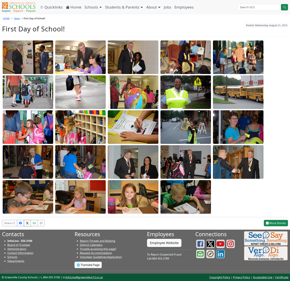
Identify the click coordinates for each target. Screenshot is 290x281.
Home (75, 7)
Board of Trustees (18, 245)
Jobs (167, 7)
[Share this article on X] (27, 223)
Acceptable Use (262, 277)
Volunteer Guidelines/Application (101, 257)
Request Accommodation (96, 253)
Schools (91, 7)
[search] (284, 7)
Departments (15, 261)
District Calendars (91, 245)
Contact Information (20, 253)
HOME (6, 18)
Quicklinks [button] (53, 7)
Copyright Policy (219, 277)
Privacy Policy (241, 277)
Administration (16, 249)
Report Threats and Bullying (97, 241)
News (17, 18)
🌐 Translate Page (88, 265)
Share (8, 223)
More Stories (277, 223)
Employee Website (164, 243)
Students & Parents (122, 7)
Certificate (281, 277)
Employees (184, 7)
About (152, 7)
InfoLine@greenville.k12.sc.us (84, 277)
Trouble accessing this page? (98, 249)
